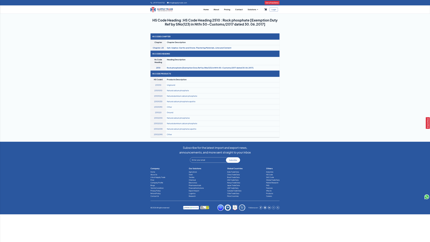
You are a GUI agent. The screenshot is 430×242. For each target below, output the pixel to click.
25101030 (158, 101)
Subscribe (233, 160)
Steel (191, 175)
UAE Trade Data (232, 188)
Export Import (194, 191)
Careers (269, 196)
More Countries (233, 196)
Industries (269, 172)
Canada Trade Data (234, 191)
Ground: (170, 112)
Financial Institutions (196, 188)
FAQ (267, 185)
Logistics (192, 193)
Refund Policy (155, 193)
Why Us (269, 191)
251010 (158, 85)
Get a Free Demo (272, 3)
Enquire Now (428, 123)
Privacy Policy (155, 191)
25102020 (158, 123)
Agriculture (193, 172)
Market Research (272, 183)
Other (169, 107)
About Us (153, 175)
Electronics (193, 183)
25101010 (158, 90)
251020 (158, 112)
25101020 (158, 96)
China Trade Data (233, 175)
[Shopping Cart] (265, 9)
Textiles (191, 177)
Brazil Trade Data (233, 177)
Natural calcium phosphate (178, 90)
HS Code (269, 175)
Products (269, 193)
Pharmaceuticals (195, 185)
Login (274, 10)
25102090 (158, 134)
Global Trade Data (273, 180)
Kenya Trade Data (233, 183)
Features (269, 188)
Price (152, 180)
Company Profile (156, 183)
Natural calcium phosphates (178, 118)
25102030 (158, 129)
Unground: (171, 85)
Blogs (152, 185)
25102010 (158, 118)
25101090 (158, 107)
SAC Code (270, 177)
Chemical (192, 180)
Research (192, 196)
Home (152, 172)
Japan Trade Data (233, 185)
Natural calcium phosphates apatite (181, 129)
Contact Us (154, 196)
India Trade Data (233, 172)
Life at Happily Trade (157, 177)
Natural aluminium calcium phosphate (182, 96)
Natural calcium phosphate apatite (181, 101)
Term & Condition (157, 188)
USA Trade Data (233, 180)
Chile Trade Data (233, 193)
